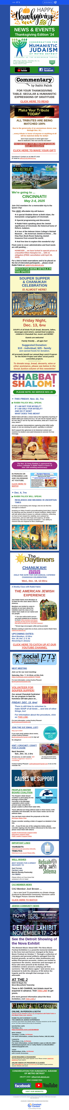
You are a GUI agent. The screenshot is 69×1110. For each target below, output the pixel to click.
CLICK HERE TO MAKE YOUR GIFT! (34, 150)
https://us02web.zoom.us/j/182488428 (25, 1030)
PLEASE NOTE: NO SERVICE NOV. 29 (34, 392)
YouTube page (33, 1064)
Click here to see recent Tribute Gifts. (23, 853)
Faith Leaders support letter (22, 836)
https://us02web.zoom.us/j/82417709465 (26, 677)
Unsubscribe (24, 1101)
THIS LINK (23, 717)
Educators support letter (20, 834)
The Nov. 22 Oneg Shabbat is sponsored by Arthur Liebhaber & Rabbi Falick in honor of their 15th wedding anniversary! (34, 465)
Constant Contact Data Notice (41, 1101)
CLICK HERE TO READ (34, 101)
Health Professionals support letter (24, 833)
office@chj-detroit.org (28, 158)
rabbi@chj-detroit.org (34, 265)
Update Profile (30, 1101)
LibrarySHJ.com (19, 1064)
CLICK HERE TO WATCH (24, 900)
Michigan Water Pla (19, 818)
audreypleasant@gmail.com (21, 681)
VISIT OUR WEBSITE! (34, 1091)
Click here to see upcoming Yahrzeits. (24, 849)
